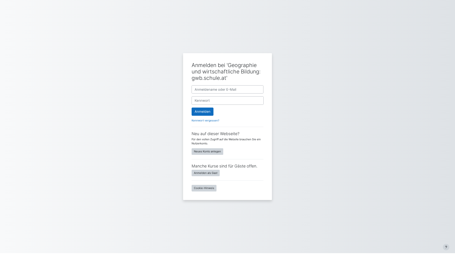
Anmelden (202, 112)
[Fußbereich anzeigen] (446, 247)
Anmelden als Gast (205, 173)
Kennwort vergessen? (205, 120)
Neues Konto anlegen (207, 151)
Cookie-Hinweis (204, 188)
